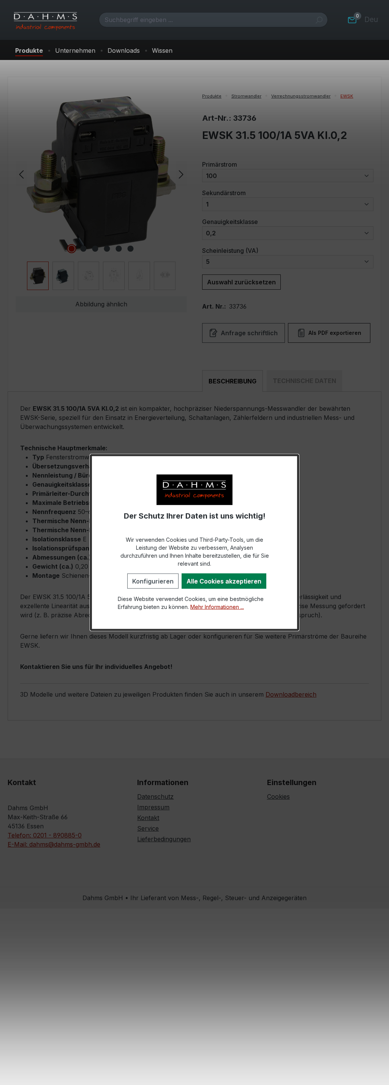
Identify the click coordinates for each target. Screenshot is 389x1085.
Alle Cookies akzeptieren (224, 581)
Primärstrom (219, 164)
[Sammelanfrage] (352, 19)
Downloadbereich (291, 694)
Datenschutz (155, 796)
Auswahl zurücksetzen (241, 282)
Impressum (153, 807)
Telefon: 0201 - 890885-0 (45, 835)
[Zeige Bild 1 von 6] (72, 249)
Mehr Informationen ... (217, 606)
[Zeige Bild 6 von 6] (131, 249)
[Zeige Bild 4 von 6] (107, 249)
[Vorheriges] (21, 173)
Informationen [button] (162, 782)
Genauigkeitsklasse (230, 222)
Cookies (278, 796)
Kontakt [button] (22, 782)
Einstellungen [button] (291, 782)
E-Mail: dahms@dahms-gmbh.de (54, 844)
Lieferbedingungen (164, 839)
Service (148, 828)
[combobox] (204, 19)
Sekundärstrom (224, 193)
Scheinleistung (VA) (230, 250)
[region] (101, 191)
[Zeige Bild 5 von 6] (119, 249)
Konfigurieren (153, 581)
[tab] (232, 381)
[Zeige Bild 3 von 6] (95, 249)
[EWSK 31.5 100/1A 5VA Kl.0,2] (101, 173)
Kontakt (148, 818)
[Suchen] (319, 19)
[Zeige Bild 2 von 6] (84, 249)
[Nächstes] (181, 173)
